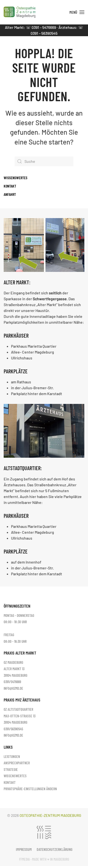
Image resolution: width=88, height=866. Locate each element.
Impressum (24, 849)
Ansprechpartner (17, 763)
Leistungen (12, 756)
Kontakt (10, 186)
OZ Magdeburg (13, 662)
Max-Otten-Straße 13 (19, 716)
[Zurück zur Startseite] (19, 12)
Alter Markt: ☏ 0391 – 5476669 (30, 27)
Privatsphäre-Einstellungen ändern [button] (30, 789)
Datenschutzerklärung (54, 849)
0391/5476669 (12, 681)
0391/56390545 (13, 729)
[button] (76, 12)
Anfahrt (10, 194)
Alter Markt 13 (14, 668)
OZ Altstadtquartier (18, 709)
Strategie (11, 769)
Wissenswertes (15, 177)
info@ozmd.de (13, 688)
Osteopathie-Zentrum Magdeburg (50, 815)
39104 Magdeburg (15, 675)
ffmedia (24, 859)
